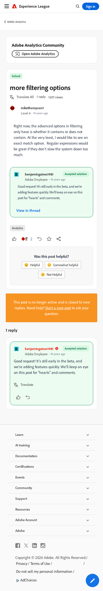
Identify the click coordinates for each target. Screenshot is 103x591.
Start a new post (58, 307)
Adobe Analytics (16, 21)
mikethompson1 (32, 108)
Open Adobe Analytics (38, 53)
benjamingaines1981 (39, 174)
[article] (51, 373)
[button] (25, 97)
